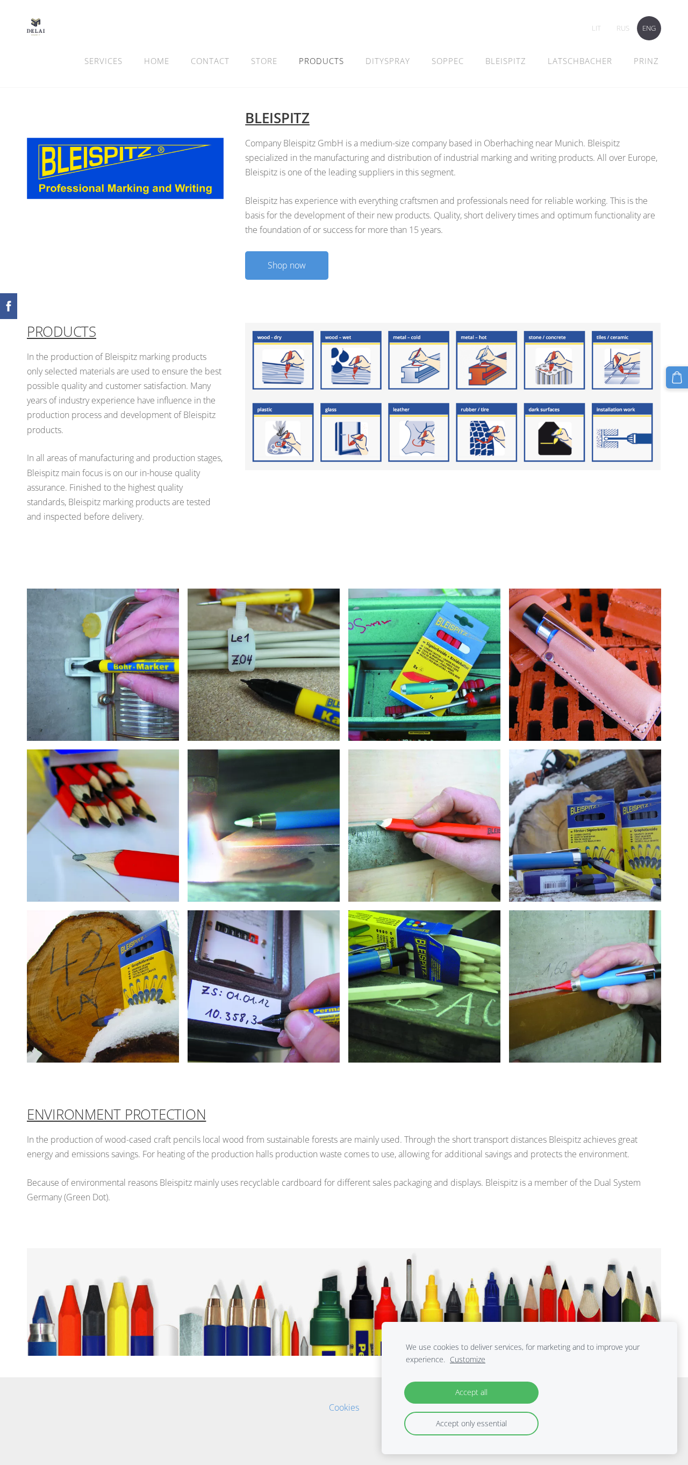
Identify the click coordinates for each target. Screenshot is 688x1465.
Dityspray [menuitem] (388, 60)
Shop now (287, 265)
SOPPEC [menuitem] (448, 60)
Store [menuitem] (264, 60)
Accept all (471, 1392)
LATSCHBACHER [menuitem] (580, 60)
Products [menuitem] (321, 60)
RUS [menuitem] (623, 28)
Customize (467, 1359)
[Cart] (677, 377)
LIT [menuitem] (596, 28)
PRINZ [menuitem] (646, 60)
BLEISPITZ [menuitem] (505, 60)
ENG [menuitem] (649, 28)
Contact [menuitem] (210, 60)
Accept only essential (471, 1423)
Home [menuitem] (156, 60)
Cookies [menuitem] (344, 1407)
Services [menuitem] (103, 60)
